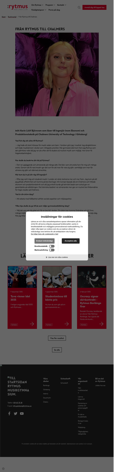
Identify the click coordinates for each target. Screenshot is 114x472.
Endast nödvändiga (44, 241)
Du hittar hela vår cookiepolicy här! (44, 234)
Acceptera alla (71, 241)
